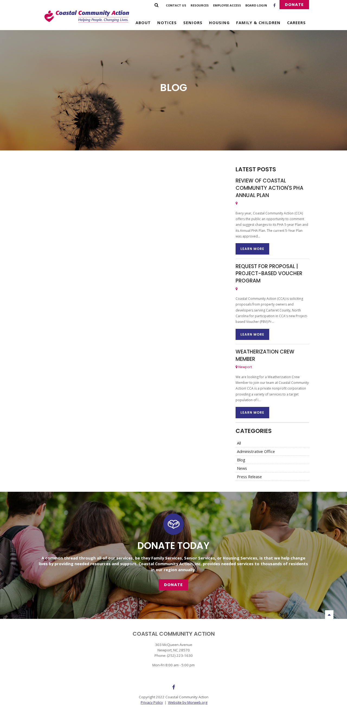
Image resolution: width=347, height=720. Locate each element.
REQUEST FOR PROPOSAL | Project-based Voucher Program (269, 273)
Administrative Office (256, 451)
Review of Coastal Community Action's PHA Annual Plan (269, 188)
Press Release (249, 476)
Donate (294, 4)
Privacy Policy (152, 702)
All (239, 443)
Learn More (252, 248)
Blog (241, 459)
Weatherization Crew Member (265, 355)
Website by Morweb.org (187, 702)
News (242, 468)
